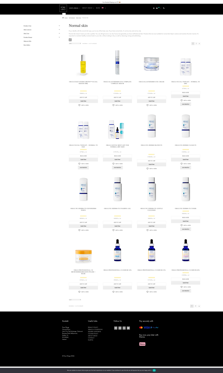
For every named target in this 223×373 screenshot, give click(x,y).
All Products (72, 17)
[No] (221, 370)
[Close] (64, 13)
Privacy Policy (93, 327)
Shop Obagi (73, 8)
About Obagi (92, 336)
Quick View (83, 101)
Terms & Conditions (95, 329)
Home (66, 17)
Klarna (90, 340)
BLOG (98, 8)
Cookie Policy (93, 333)
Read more (185, 92)
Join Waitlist (185, 104)
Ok (154, 370)
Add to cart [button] (83, 97)
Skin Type (78, 17)
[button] (163, 8)
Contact (91, 338)
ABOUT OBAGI (87, 8)
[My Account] (153, 8)
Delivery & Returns (94, 331)
